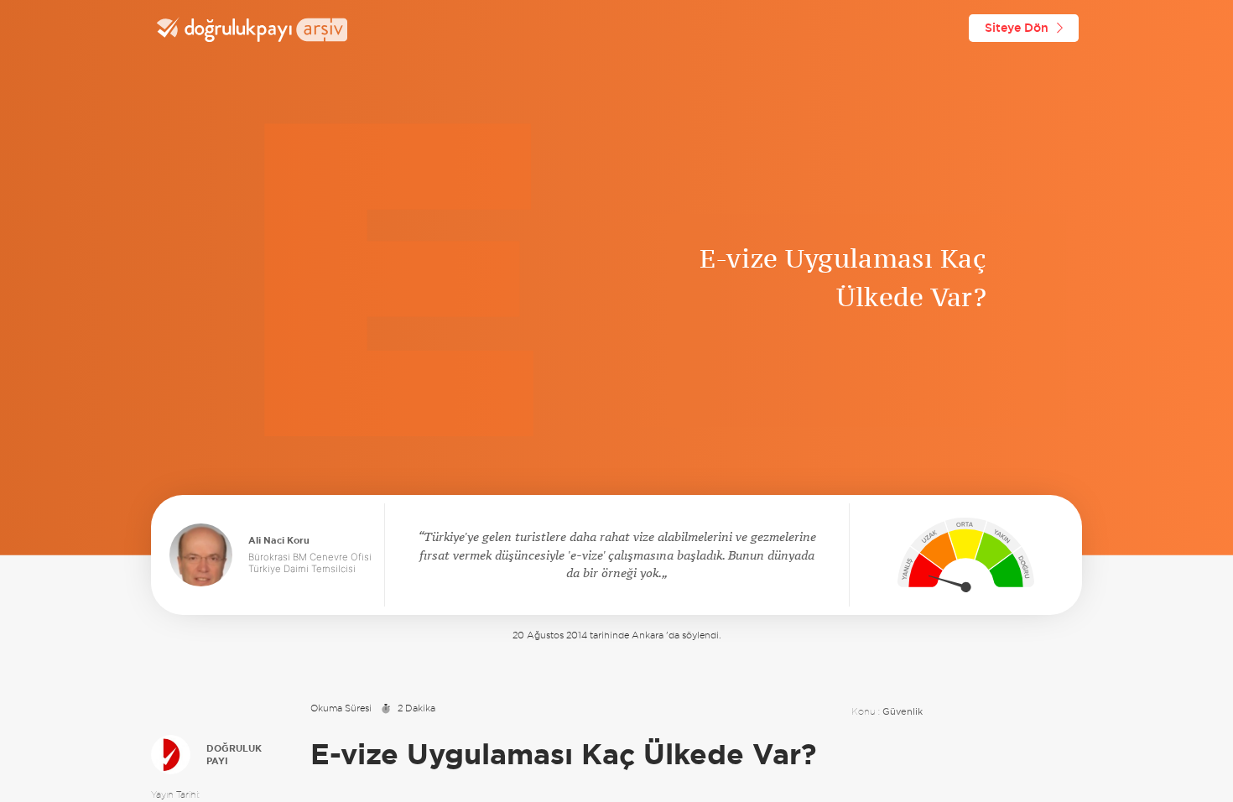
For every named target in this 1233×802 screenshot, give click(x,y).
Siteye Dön (1016, 27)
